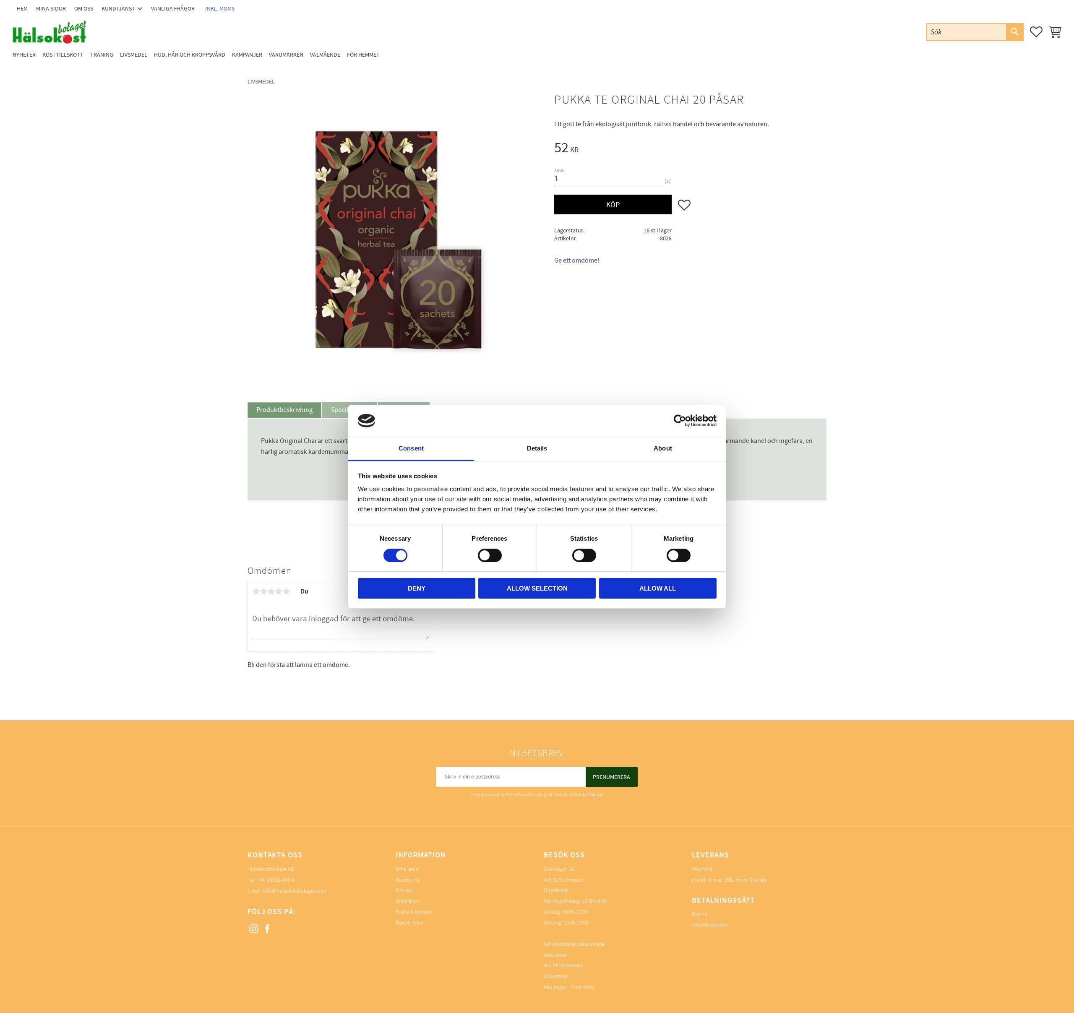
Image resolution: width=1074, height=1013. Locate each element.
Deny (416, 588)
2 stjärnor (263, 591)
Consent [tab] (411, 448)
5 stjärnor (286, 591)
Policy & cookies (414, 912)
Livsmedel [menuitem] (133, 55)
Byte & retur (409, 922)
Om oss (404, 890)
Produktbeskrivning (284, 410)
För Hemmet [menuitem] (363, 55)
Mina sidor (407, 869)
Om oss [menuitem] (83, 9)
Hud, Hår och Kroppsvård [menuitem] (189, 55)
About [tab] (663, 448)
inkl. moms (220, 9)
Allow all (657, 588)
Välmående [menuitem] (325, 55)
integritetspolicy (586, 795)
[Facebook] (267, 929)
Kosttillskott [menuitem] (62, 55)
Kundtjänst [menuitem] (118, 9)
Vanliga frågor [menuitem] (173, 9)
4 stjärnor (278, 591)
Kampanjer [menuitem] (247, 55)
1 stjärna (256, 591)
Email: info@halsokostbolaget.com (287, 891)
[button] (1036, 32)
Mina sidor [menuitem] (51, 9)
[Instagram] (254, 929)
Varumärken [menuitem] (286, 55)
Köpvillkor (407, 901)
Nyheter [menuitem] (24, 55)
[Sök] (1014, 32)
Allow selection (537, 588)
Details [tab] (537, 448)
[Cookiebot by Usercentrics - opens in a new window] (680, 420)
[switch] (490, 555)
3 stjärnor (271, 591)
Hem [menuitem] (22, 9)
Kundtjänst (408, 880)
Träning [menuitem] (101, 55)
